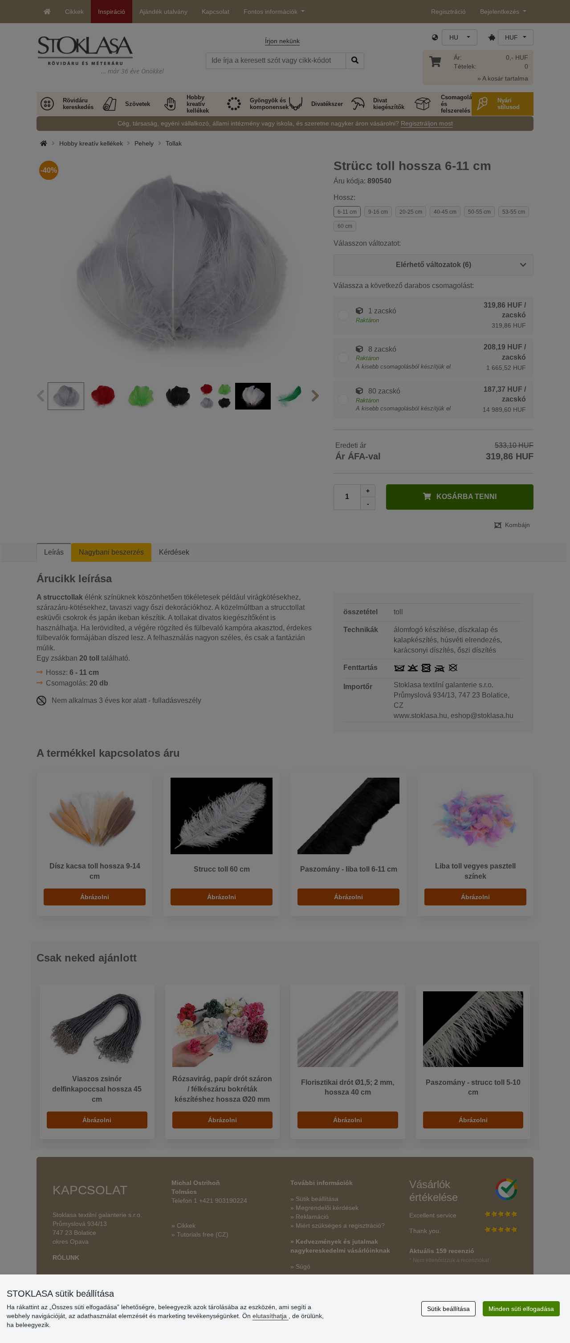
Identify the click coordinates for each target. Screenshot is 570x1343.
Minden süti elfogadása (521, 1308)
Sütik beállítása (448, 1308)
